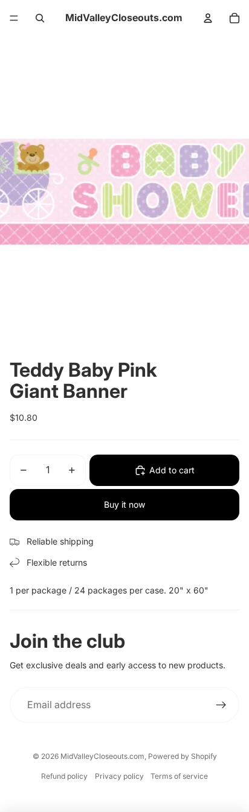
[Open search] (40, 18)
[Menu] (14, 18)
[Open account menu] (208, 18)
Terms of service (179, 776)
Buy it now (124, 504)
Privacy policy (119, 776)
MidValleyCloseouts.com (102, 756)
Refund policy (64, 776)
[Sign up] (221, 705)
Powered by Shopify (182, 756)
